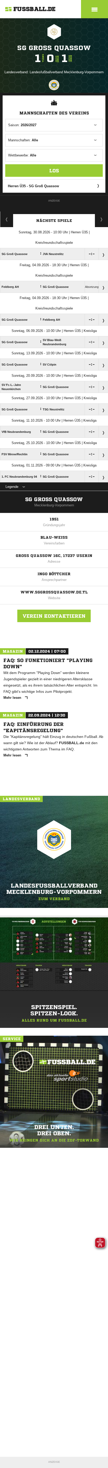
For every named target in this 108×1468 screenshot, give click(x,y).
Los (54, 170)
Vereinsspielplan (6, 219)
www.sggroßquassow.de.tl (54, 592)
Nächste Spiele (54, 220)
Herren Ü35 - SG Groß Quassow (33, 186)
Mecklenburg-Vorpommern (54, 505)
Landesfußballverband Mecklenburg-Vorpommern (67, 72)
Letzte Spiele (101, 219)
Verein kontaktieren (54, 616)
